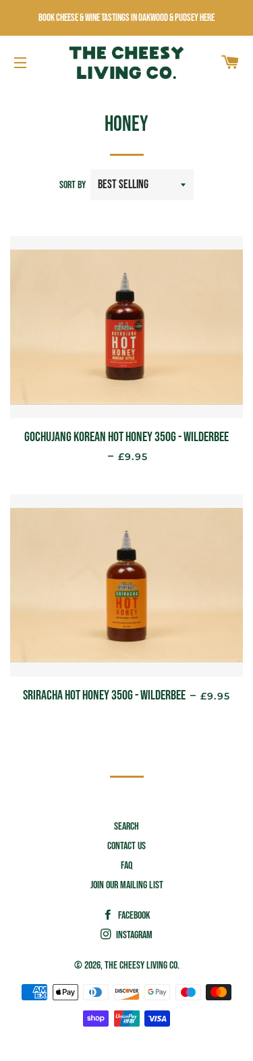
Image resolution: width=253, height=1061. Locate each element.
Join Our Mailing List (126, 885)
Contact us (126, 846)
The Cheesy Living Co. (142, 965)
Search (126, 826)
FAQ (126, 865)
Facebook (133, 915)
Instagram (133, 935)
